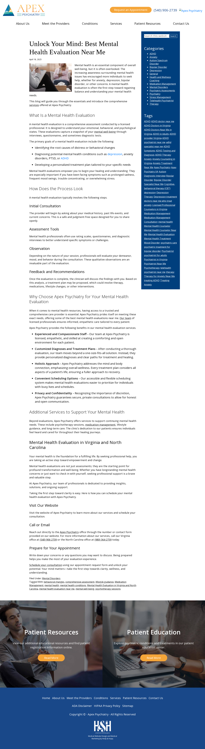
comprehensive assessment (79, 581)
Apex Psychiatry (69, 532)
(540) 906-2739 (165, 10)
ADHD (65, 158)
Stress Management (160, 97)
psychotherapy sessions (108, 588)
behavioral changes (54, 581)
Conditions (90, 23)
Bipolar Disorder (158, 67)
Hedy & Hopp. (108, 738)
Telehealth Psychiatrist (162, 100)
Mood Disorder (152, 242)
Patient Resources (147, 23)
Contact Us (181, 23)
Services (116, 23)
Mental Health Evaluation (161, 234)
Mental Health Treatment (157, 238)
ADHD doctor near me (162, 121)
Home (46, 698)
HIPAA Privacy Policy (107, 706)
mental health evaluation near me (56, 588)
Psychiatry (155, 93)
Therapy (154, 103)
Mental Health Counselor (157, 226)
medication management (100, 424)
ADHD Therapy (163, 154)
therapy (170, 272)
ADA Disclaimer (82, 706)
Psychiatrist (168, 251)
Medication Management (163, 83)
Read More (51, 658)
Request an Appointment (130, 10)
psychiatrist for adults (155, 255)
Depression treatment (165, 196)
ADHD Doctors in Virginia (157, 125)
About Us (22, 23)
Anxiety (153, 57)
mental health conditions (73, 585)
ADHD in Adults (161, 133)
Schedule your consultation (45, 565)
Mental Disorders (51, 578)
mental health (51, 585)
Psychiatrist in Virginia (155, 259)
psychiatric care (169, 242)
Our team (125, 318)
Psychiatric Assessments (162, 90)
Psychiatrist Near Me (155, 263)
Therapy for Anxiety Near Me (159, 276)
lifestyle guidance (105, 581)
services (34, 105)
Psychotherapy (152, 267)
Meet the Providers (55, 23)
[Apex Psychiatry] (190, 10)
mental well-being (105, 131)
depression (115, 154)
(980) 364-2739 (103, 539)
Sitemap (127, 706)
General (154, 73)
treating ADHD (152, 280)
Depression (156, 70)
